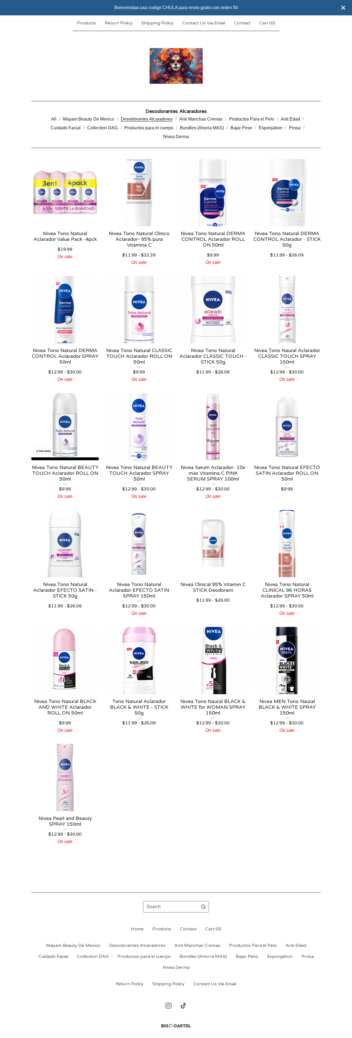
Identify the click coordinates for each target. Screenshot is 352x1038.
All (53, 119)
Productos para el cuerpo (148, 127)
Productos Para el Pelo (251, 119)
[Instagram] (168, 1005)
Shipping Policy (157, 23)
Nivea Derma (176, 136)
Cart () (267, 23)
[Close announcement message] (343, 7)
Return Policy (119, 23)
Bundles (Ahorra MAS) (202, 127)
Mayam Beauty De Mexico (88, 119)
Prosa (295, 127)
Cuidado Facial (66, 127)
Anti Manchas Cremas (200, 119)
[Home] (176, 66)
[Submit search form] (203, 906)
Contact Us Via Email (203, 23)
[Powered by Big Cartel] (176, 1026)
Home (137, 929)
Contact (242, 23)
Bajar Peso (241, 127)
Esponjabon (270, 127)
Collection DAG (102, 127)
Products (86, 23)
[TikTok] (183, 1005)
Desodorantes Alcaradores (147, 119)
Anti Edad (290, 119)
